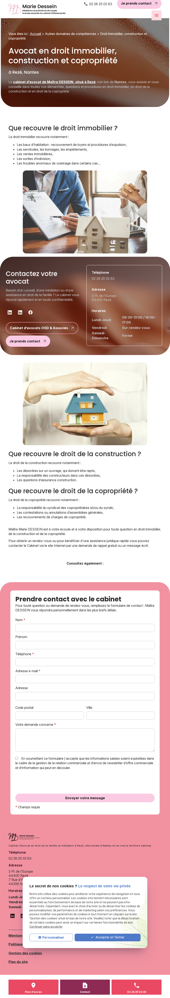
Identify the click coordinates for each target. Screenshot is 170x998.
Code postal (24, 707)
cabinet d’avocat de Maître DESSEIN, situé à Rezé (54, 82)
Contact (85, 991)
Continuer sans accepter (46, 926)
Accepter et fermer (109, 937)
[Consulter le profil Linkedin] (10, 312)
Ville (89, 707)
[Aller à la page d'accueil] (38, 9)
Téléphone (24, 654)
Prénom (21, 637)
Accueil (35, 34)
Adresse (21, 688)
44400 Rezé (104, 298)
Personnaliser (53, 937)
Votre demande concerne (35, 724)
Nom (20, 620)
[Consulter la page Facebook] (30, 312)
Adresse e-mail (27, 671)
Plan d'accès (33, 991)
